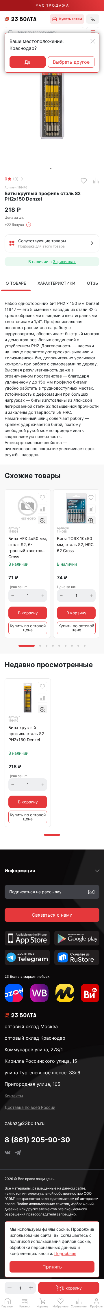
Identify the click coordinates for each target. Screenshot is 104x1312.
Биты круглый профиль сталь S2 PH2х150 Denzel (26, 733)
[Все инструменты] (90, 993)
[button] (92, 32)
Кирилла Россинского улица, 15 (41, 1061)
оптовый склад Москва (31, 1026)
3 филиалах (64, 261)
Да (28, 62)
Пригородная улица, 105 (32, 1084)
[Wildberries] (39, 993)
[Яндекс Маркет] (64, 993)
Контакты (14, 1095)
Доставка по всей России (30, 1107)
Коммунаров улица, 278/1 (34, 1049)
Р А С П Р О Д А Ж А (52, 5)
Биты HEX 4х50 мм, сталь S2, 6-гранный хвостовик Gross (27, 547)
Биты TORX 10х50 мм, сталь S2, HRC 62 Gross (75, 544)
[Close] (92, 41)
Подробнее (65, 1253)
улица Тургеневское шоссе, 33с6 (42, 1072)
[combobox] (44, 32)
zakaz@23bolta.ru (24, 1123)
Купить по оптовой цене (28, 627)
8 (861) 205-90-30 (37, 1140)
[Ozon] (14, 993)
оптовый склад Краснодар (35, 1038)
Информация (20, 870)
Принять (52, 1267)
